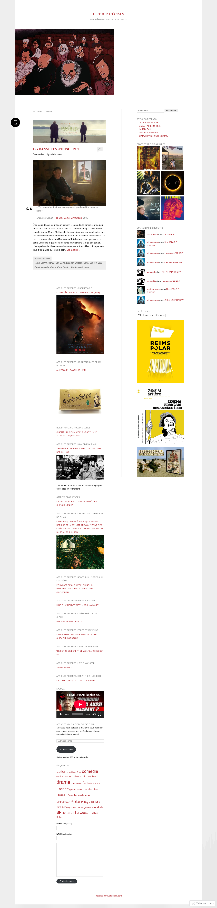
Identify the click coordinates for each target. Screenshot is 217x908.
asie (69, 772)
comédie (45, 267)
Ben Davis (60, 263)
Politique (86, 802)
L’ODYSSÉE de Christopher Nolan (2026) (78, 293)
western (85, 812)
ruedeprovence (154, 289)
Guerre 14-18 (81, 790)
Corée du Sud (77, 776)
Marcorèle (151, 272)
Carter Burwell (90, 263)
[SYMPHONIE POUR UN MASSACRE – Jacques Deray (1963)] (80, 479)
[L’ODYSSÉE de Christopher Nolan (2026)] (80, 353)
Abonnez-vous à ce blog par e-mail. (76, 724)
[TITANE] (172, 208)
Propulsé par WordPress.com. (108, 896)
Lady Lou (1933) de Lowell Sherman (75, 680)
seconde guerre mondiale (88, 807)
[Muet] (94, 714)
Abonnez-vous (66, 749)
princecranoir (153, 242)
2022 (47, 258)
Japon (77, 795)
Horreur (62, 795)
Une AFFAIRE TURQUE (150, 126)
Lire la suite (73, 250)
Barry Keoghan (48, 263)
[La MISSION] (148, 208)
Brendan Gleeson (74, 263)
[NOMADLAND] (172, 158)
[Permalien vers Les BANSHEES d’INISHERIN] (69, 131)
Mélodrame (63, 802)
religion (69, 807)
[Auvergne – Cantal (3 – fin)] (80, 419)
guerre (72, 790)
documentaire (90, 776)
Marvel (86, 795)
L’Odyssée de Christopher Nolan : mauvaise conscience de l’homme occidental (75, 588)
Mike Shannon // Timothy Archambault (77, 605)
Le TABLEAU (145, 129)
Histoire (92, 789)
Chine (79, 772)
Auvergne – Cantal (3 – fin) (71, 370)
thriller (75, 812)
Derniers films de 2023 (69, 622)
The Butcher (152, 235)
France (62, 789)
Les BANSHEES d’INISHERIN (56, 149)
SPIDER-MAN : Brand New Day (153, 136)
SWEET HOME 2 (64, 668)
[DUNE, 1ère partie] (172, 183)
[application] (80, 704)
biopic (73, 772)
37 (99, 148)
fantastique (92, 782)
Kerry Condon (63, 267)
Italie (71, 796)
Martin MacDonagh (80, 267)
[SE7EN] (148, 158)
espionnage (76, 783)
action (61, 771)
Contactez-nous (67, 881)
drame (53, 267)
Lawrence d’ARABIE (148, 132)
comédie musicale (63, 776)
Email (64, 834)
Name (64, 824)
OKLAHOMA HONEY (148, 122)
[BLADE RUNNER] (148, 183)
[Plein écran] (99, 714)
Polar (76, 801)
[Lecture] (61, 714)
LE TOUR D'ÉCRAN (108, 14)
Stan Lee (66, 813)
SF (58, 812)
